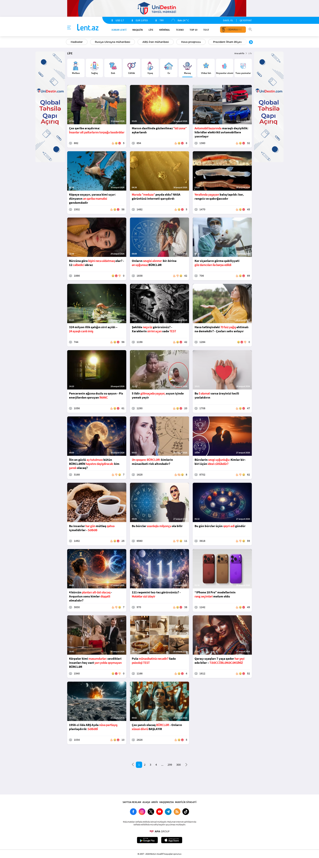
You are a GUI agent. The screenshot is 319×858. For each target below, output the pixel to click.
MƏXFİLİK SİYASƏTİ (185, 802)
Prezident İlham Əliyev (227, 41)
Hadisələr (77, 41)
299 (170, 764)
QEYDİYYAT (246, 20)
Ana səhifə (239, 53)
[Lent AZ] (88, 27)
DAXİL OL (228, 20)
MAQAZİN (137, 29)
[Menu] (69, 28)
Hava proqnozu (191, 41)
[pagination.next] (186, 765)
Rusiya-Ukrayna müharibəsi (112, 41)
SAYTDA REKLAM (132, 802)
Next (251, 42)
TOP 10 (193, 29)
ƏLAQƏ (146, 802)
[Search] (250, 29)
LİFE (151, 29)
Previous (68, 42)
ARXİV (154, 802)
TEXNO (180, 29)
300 (178, 764)
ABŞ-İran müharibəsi (155, 41)
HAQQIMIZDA (166, 802)
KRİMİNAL (164, 29)
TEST (206, 29)
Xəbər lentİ (119, 29)
